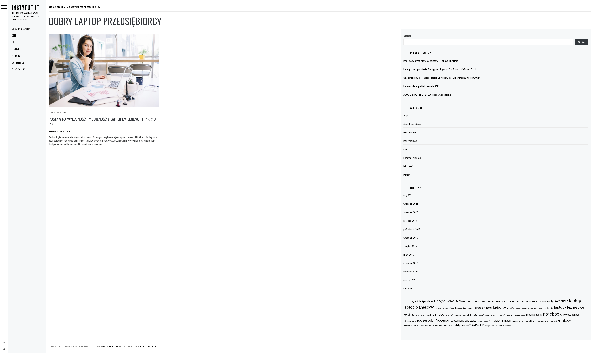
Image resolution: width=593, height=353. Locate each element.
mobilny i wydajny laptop (516, 315)
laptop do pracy (503, 307)
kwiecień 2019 (410, 271)
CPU (406, 301)
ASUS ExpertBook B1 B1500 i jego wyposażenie (427, 94)
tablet (497, 320)
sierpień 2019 (410, 246)
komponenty (546, 301)
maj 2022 (408, 195)
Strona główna (21, 29)
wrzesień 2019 (410, 237)
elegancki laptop (515, 302)
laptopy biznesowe (569, 307)
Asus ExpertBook (412, 124)
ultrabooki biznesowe (411, 326)
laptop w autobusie (546, 308)
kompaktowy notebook (530, 302)
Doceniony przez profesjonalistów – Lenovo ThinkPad (430, 61)
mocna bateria (534, 314)
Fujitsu (406, 149)
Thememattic (149, 346)
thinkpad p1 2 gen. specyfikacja (534, 321)
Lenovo (16, 49)
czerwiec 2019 (410, 263)
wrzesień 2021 (410, 203)
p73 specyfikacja (409, 321)
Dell (14, 35)
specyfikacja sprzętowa (463, 320)
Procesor (442, 320)
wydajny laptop (426, 326)
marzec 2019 (410, 280)
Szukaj (407, 36)
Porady (16, 56)
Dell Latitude (409, 132)
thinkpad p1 (516, 321)
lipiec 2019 (408, 254)
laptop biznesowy (418, 307)
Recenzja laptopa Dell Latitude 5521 (421, 86)
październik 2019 (411, 229)
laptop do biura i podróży (464, 308)
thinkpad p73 (552, 321)
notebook (552, 314)
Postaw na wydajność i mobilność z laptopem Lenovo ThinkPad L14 (102, 121)
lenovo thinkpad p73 (498, 315)
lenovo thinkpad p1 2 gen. (479, 315)
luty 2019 (407, 288)
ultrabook (564, 320)
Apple (406, 115)
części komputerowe (451, 301)
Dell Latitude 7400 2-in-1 (476, 302)
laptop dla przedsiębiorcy (444, 308)
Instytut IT (25, 7)
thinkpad (506, 320)
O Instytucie (19, 69)
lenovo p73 (450, 315)
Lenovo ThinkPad (58, 112)
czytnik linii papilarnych (423, 301)
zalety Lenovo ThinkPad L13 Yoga (472, 325)
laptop (575, 300)
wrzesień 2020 (410, 212)
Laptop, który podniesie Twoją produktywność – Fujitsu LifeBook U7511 (439, 69)
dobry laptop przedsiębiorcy (497, 302)
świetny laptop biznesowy (501, 326)
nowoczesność (571, 314)
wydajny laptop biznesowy (442, 326)
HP (13, 42)
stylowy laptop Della (485, 321)
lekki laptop (411, 314)
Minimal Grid (109, 346)
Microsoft (408, 166)
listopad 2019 (410, 220)
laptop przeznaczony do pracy (526, 308)
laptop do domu (483, 307)
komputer (561, 301)
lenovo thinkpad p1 (462, 315)
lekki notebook (426, 315)
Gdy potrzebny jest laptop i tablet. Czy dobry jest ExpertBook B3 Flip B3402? (441, 77)
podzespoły (425, 320)
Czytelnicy (18, 62)
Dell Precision (410, 141)
